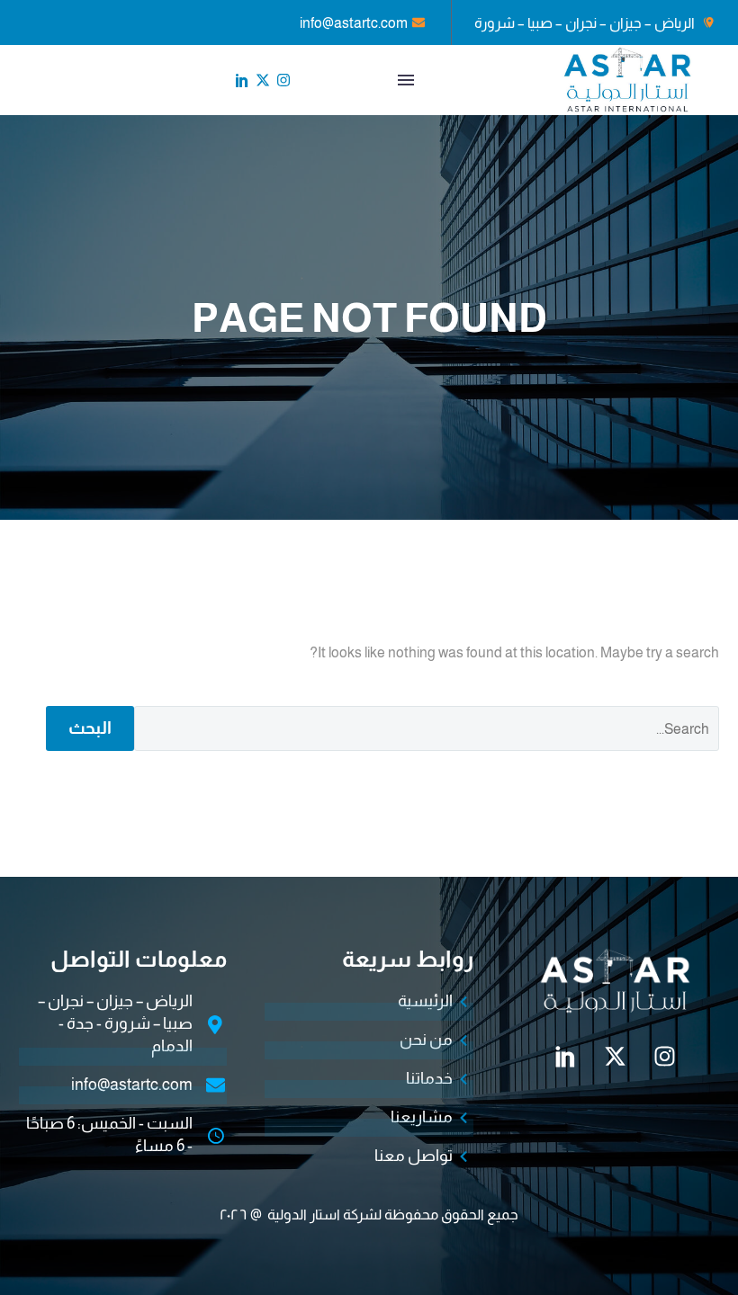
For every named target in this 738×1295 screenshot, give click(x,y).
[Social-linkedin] (242, 80)
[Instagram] (283, 80)
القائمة (406, 80)
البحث (90, 728)
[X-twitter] (263, 80)
